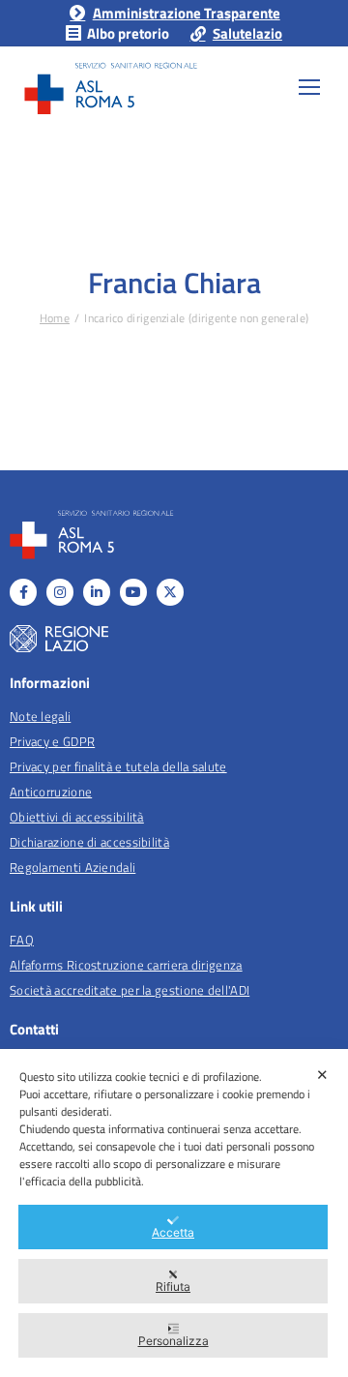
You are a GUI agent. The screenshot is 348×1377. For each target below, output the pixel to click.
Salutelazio (247, 33)
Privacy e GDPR (52, 741)
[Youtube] (133, 592)
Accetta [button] (173, 1232)
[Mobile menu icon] (309, 87)
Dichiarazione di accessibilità (89, 842)
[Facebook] (23, 592)
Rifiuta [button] (173, 1286)
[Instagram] (59, 592)
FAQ (22, 939)
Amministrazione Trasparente (186, 13)
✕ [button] (322, 1074)
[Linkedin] (96, 592)
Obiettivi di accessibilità (77, 816)
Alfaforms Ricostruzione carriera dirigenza (126, 964)
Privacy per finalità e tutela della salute (118, 766)
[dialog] (174, 1213)
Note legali (40, 716)
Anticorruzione (51, 791)
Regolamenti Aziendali (72, 867)
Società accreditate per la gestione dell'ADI (129, 990)
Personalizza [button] (173, 1340)
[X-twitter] (170, 592)
